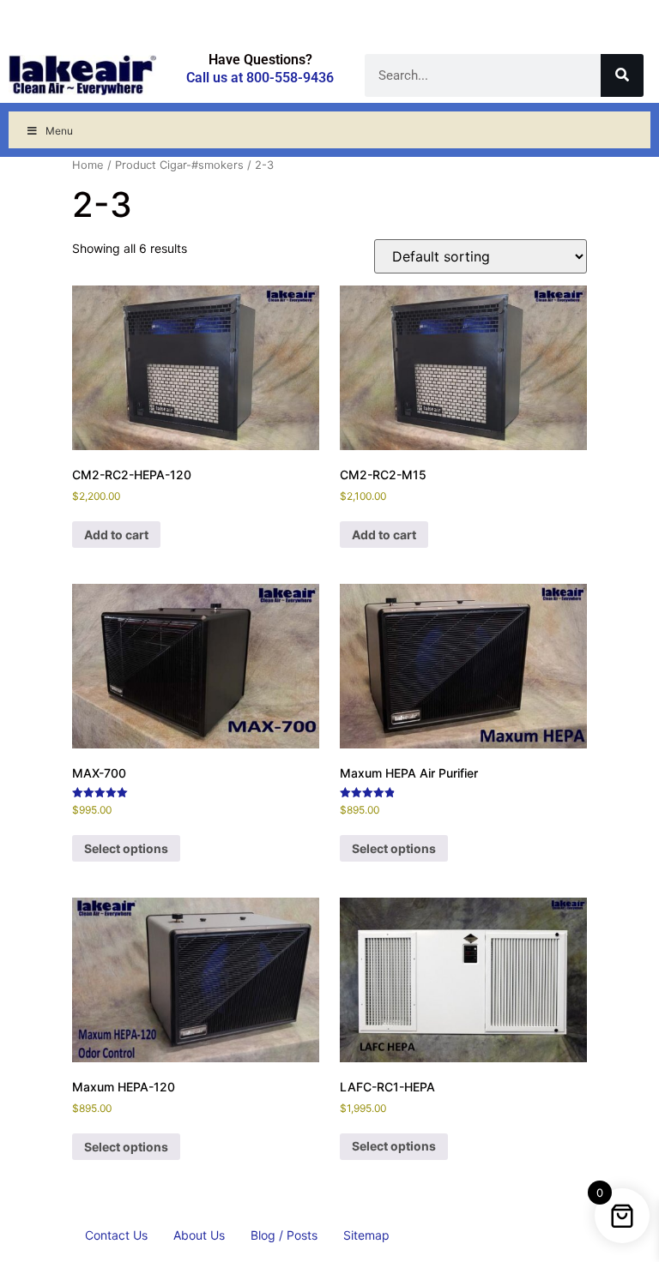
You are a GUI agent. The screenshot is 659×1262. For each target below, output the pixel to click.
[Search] (622, 75)
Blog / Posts (284, 1235)
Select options (126, 848)
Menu (59, 130)
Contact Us (116, 1235)
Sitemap (366, 1235)
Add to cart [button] (116, 534)
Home (88, 165)
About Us (199, 1235)
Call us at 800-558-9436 (260, 77)
